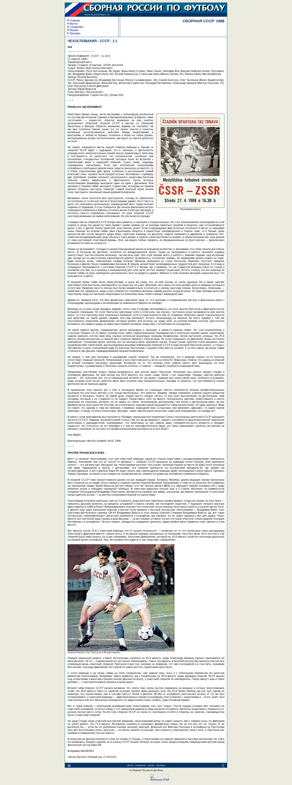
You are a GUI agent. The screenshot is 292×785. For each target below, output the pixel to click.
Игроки (73, 30)
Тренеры (74, 33)
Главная (74, 20)
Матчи (73, 23)
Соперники (76, 26)
